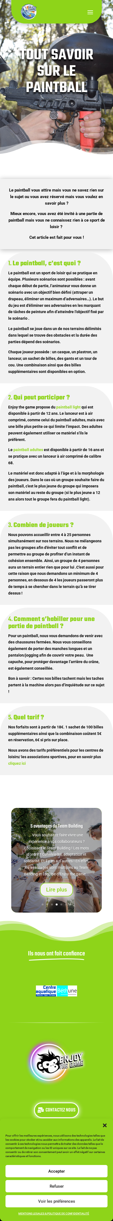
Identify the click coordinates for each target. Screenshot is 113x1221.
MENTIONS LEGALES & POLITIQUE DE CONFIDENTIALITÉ (53, 1213)
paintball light (68, 407)
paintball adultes (28, 450)
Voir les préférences (56, 1201)
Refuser (57, 1186)
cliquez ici (17, 763)
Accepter (56, 1171)
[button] (105, 1125)
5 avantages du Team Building (56, 826)
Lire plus (56, 889)
